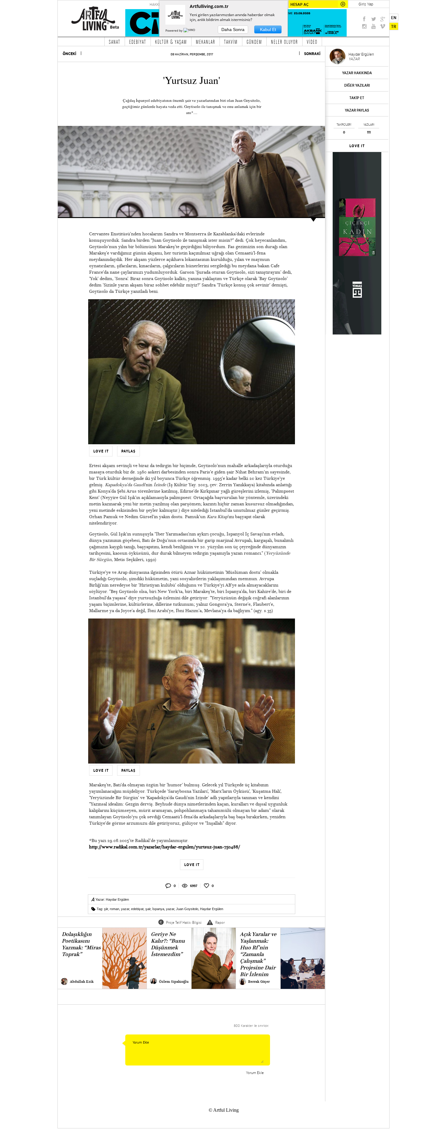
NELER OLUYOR (284, 41)
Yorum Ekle (255, 1072)
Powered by (174, 30)
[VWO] (189, 30)
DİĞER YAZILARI (357, 85)
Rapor (220, 922)
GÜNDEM (254, 41)
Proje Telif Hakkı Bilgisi (184, 922)
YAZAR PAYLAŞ (357, 110)
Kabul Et (268, 29)
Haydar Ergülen (117, 899)
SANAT (114, 41)
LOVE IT (357, 146)
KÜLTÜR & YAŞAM (171, 41)
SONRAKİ (312, 53)
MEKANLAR (205, 41)
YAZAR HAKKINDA (357, 73)
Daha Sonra (232, 29)
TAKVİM (231, 41)
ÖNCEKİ (69, 53)
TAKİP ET (356, 97)
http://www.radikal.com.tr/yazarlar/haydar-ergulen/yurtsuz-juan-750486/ (164, 847)
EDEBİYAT (137, 41)
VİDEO (312, 41)
